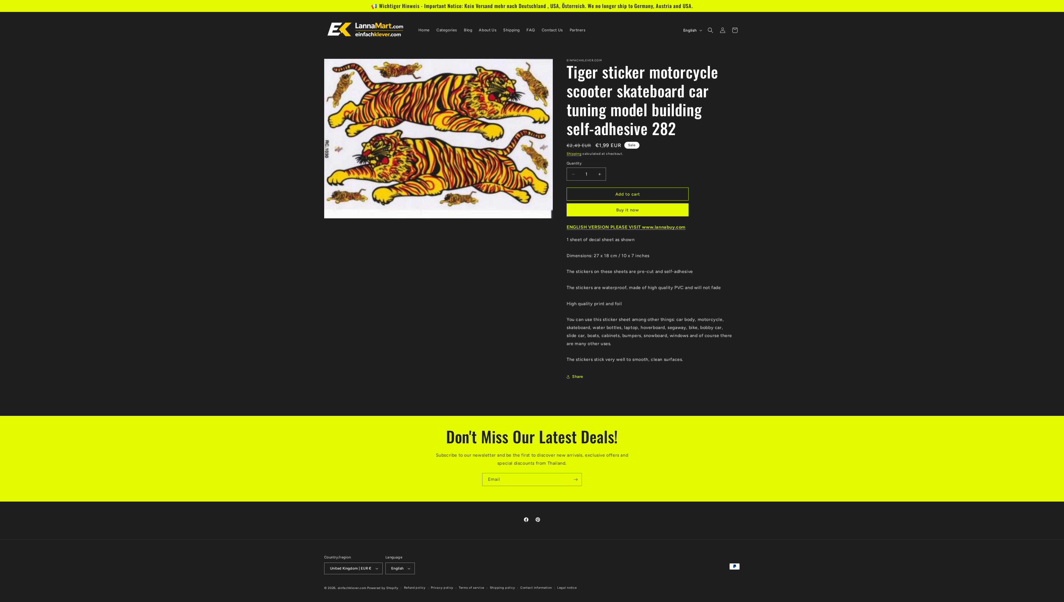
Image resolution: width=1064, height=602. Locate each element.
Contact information (536, 588)
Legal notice (567, 588)
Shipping (574, 154)
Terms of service (471, 588)
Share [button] (577, 376)
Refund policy (415, 588)
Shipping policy (502, 588)
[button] (710, 30)
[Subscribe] (575, 479)
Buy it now (627, 210)
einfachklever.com (352, 588)
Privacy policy (442, 588)
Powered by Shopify (382, 588)
